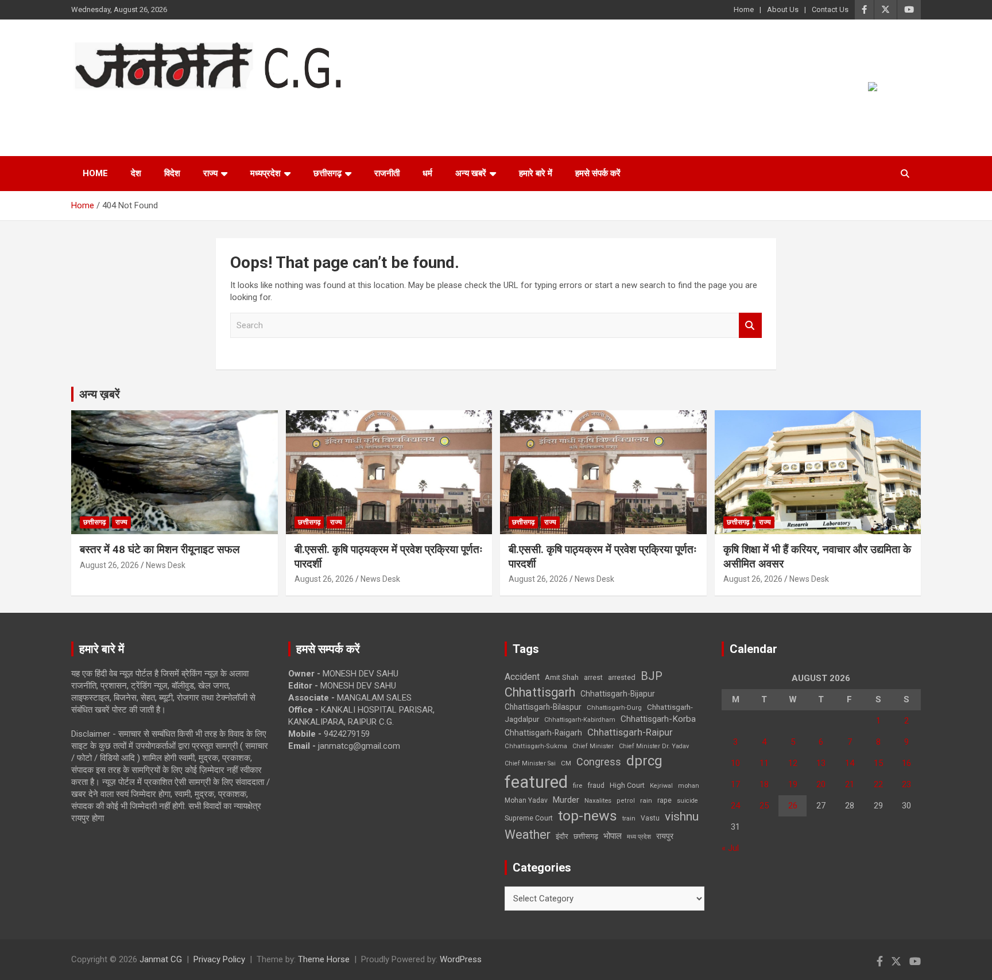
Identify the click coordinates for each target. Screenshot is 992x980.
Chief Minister (593, 746)
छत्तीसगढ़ (327, 173)
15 (878, 763)
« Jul (730, 848)
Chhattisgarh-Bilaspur (543, 706)
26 (792, 805)
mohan (688, 786)
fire (577, 785)
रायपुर (664, 836)
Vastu (650, 818)
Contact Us (830, 9)
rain (646, 800)
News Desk (165, 565)
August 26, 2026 (109, 565)
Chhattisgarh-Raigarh (543, 732)
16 (906, 763)
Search (750, 326)
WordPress (461, 959)
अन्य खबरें (470, 173)
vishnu (682, 816)
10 (735, 763)
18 (764, 784)
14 (849, 763)
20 (821, 784)
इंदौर (562, 836)
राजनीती (387, 173)
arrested (622, 677)
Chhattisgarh (540, 692)
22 (878, 784)
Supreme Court (529, 818)
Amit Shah (562, 677)
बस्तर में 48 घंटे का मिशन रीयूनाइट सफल (159, 549)
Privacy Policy (219, 959)
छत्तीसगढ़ (586, 836)
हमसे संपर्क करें (598, 173)
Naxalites (597, 800)
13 (821, 763)
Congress (598, 762)
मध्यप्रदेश (265, 173)
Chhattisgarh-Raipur (630, 732)
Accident (522, 676)
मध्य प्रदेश (639, 837)
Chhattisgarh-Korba (658, 719)
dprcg (644, 761)
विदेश (172, 173)
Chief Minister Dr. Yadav (654, 746)
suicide (687, 800)
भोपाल (612, 836)
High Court (627, 785)
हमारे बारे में (535, 173)
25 (764, 805)
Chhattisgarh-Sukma (536, 746)
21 (849, 784)
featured (536, 782)
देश (136, 173)
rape (664, 800)
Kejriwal (661, 786)
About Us (783, 9)
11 (764, 763)
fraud (595, 785)
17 (735, 784)
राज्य (210, 173)
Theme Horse (324, 959)
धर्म (427, 173)
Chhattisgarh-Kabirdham (579, 720)
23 (906, 784)
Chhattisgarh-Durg (614, 707)
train (629, 818)
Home (744, 9)
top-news (587, 815)
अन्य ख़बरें (99, 394)
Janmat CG (127, 105)
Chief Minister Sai (530, 763)
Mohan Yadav (526, 800)
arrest (593, 678)
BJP (651, 676)
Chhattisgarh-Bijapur (617, 693)
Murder (566, 800)
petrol (626, 800)
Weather (528, 834)
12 (792, 763)
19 (792, 784)
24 (735, 805)
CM (566, 763)
